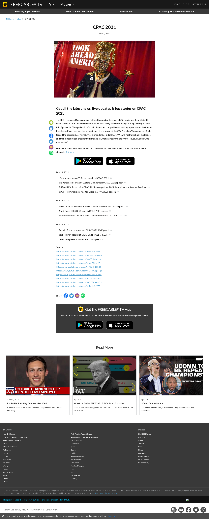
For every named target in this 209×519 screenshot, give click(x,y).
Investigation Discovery (12, 440)
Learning (74, 479)
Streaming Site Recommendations (176, 11)
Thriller (73, 453)
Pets (72, 469)
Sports (73, 447)
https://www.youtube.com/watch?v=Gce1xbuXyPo (79, 255)
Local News (75, 444)
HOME (176, 4)
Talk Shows (75, 463)
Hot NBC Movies (144, 434)
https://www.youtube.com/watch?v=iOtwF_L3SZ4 (78, 267)
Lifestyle (6, 466)
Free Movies (126, 11)
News (5, 444)
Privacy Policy (112, 516)
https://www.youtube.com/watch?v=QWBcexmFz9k (79, 282)
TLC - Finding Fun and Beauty (82, 434)
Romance (142, 453)
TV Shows (7, 430)
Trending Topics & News (27, 11)
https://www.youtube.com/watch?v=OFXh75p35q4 (79, 270)
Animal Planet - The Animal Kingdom (84, 437)
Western (6, 463)
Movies (141, 430)
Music (5, 475)
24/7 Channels (76, 440)
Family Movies (143, 456)
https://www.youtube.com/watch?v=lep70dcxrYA (78, 263)
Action (140, 440)
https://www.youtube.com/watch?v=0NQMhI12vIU (79, 278)
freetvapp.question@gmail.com (105, 493)
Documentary (143, 463)
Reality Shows (76, 460)
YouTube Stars (76, 475)
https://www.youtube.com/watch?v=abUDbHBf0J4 (79, 274)
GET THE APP (199, 4)
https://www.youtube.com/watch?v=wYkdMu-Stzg (78, 259)
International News (10, 447)
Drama (140, 447)
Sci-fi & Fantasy (144, 460)
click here (69, 152)
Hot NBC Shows (9, 434)
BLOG (186, 4)
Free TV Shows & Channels (80, 11)
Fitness (6, 479)
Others (5, 482)
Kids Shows (7, 460)
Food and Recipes (77, 466)
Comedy (74, 450)
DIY (72, 472)
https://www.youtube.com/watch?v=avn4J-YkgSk (78, 251)
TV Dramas (7, 450)
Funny (5, 469)
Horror (5, 453)
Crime (5, 456)
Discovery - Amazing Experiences (15, 437)
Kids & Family (8, 472)
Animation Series (77, 456)
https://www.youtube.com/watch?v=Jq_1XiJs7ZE (78, 286)
